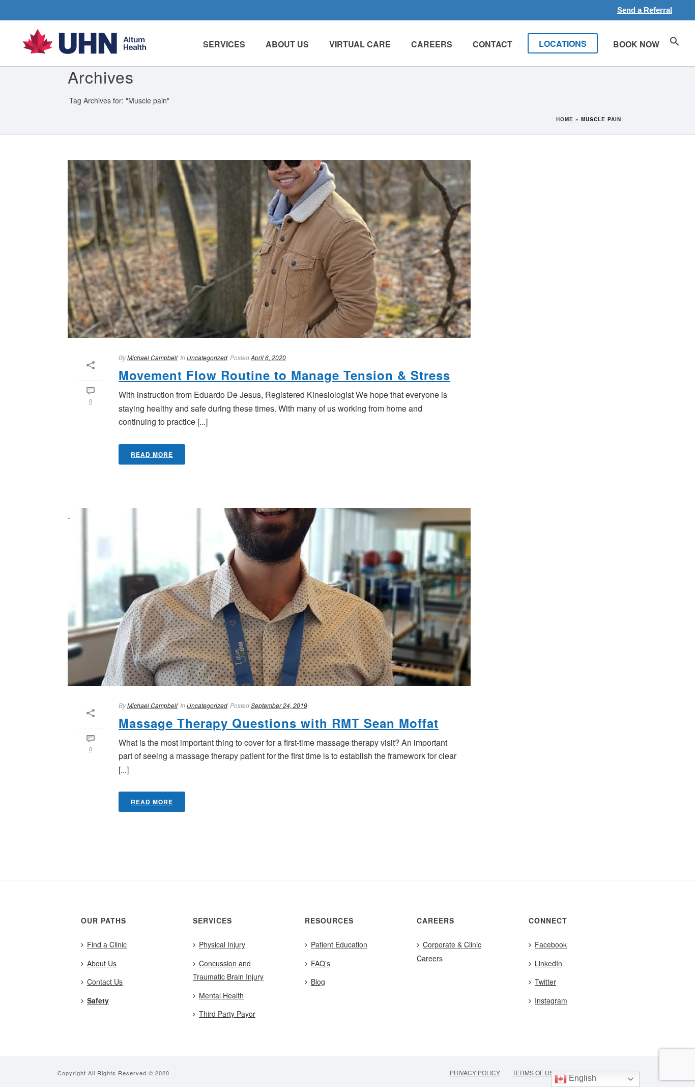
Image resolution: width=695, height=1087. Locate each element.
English (581, 1078)
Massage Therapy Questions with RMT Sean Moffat (279, 722)
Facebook (551, 944)
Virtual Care (360, 44)
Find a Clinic (107, 944)
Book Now (636, 44)
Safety (98, 1000)
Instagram (551, 1000)
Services (224, 44)
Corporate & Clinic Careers (449, 951)
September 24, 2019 (279, 705)
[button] (675, 43)
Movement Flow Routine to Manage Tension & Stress (284, 375)
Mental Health (221, 995)
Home (564, 119)
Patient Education (339, 944)
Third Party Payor (227, 1014)
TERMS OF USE (535, 1073)
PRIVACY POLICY (475, 1073)
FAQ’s (320, 963)
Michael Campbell (152, 357)
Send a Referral (644, 10)
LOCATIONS (563, 43)
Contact (492, 44)
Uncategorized (207, 357)
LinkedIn (548, 963)
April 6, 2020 (268, 357)
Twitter (545, 981)
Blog (318, 981)
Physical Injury (222, 944)
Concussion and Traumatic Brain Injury (228, 970)
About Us (287, 44)
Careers (431, 44)
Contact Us (105, 981)
